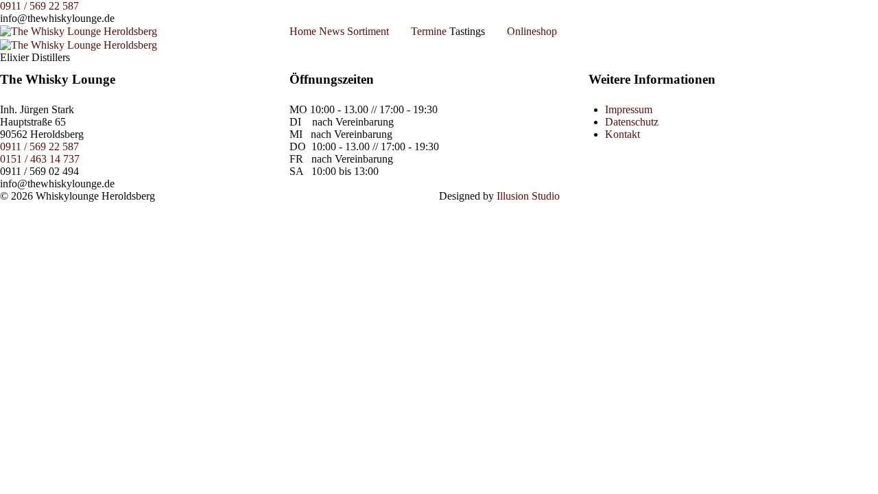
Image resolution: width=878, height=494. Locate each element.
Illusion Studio (528, 196)
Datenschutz (631, 122)
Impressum (628, 109)
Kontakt (622, 134)
